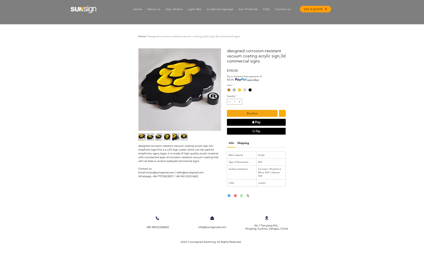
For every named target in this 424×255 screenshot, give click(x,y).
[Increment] (240, 102)
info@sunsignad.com (212, 227)
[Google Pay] (256, 131)
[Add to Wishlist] (282, 113)
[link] (231, 143)
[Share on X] (248, 196)
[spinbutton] (234, 102)
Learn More (253, 79)
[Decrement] (229, 102)
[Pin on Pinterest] (235, 196)
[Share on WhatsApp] (242, 196)
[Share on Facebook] (229, 196)
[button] (194, 9)
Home (142, 36)
